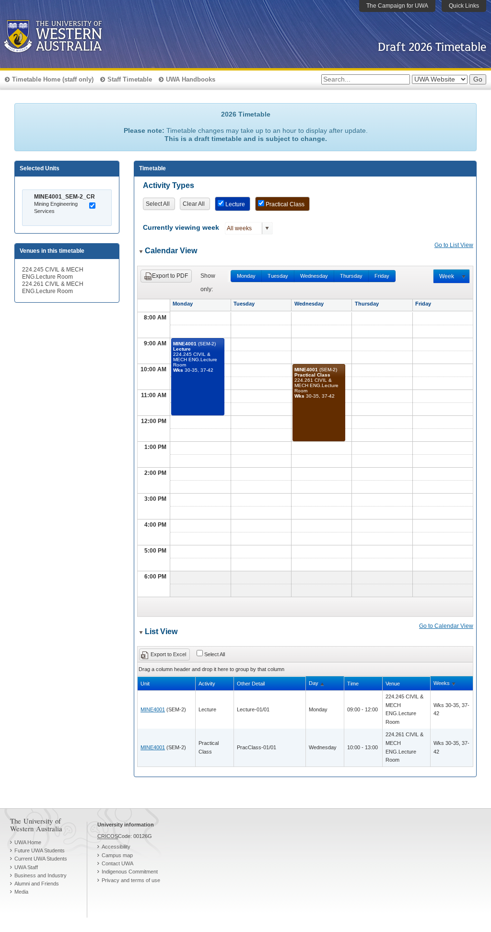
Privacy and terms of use (131, 880)
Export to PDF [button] (170, 275)
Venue (393, 683)
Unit (145, 683)
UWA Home (27, 842)
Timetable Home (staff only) (53, 79)
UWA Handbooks (190, 79)
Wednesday (314, 276)
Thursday (351, 276)
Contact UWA (117, 863)
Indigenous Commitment (130, 871)
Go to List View (453, 245)
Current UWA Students (40, 858)
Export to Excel (168, 654)
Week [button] (446, 276)
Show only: (207, 282)
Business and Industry (40, 875)
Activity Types (168, 185)
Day (313, 683)
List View (161, 631)
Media (21, 892)
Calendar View (171, 251)
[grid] (308, 729)
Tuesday (278, 276)
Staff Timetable (129, 79)
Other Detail (251, 683)
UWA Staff (26, 867)
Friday (381, 276)
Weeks (441, 683)
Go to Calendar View (446, 626)
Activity (207, 683)
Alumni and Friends (36, 883)
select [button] (267, 228)
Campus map (117, 855)
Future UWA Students (39, 850)
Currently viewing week (181, 227)
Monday (246, 276)
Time (353, 683)
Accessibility (116, 846)
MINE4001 (152, 709)
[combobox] (243, 228)
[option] (70, 207)
